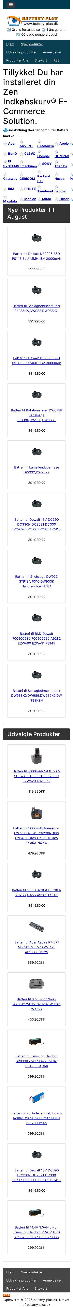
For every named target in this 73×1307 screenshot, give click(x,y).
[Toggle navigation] (10, 5)
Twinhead (45, 191)
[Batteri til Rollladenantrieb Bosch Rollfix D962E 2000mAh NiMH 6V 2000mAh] (36, 1098)
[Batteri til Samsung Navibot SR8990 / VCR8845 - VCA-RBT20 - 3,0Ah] (36, 1041)
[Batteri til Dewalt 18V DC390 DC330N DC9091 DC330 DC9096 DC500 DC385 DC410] (36, 504)
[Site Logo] (36, 21)
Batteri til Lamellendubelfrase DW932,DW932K (36, 469)
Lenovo (60, 191)
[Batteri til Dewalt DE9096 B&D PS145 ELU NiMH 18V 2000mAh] (36, 238)
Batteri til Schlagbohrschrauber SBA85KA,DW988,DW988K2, (36, 308)
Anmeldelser (52, 52)
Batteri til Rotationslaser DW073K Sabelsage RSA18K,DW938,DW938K (36, 415)
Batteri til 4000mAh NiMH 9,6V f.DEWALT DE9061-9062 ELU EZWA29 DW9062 (36, 776)
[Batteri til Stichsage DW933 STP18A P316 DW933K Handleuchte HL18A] (36, 561)
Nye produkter (32, 44)
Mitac (46, 199)
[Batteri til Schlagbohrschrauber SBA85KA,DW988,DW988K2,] (36, 290)
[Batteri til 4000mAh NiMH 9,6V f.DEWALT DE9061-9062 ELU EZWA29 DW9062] (36, 756)
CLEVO (29, 154)
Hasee (60, 179)
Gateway (10, 179)
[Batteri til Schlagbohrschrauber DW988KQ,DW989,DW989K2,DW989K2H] (36, 675)
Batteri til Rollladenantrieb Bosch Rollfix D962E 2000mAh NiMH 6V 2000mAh (37, 1118)
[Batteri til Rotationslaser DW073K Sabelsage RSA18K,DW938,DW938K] (36, 395)
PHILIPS (30, 189)
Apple (64, 143)
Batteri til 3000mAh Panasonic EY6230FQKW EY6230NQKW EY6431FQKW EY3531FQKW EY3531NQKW (36, 835)
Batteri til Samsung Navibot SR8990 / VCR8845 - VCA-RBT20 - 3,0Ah (36, 1061)
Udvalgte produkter (21, 52)
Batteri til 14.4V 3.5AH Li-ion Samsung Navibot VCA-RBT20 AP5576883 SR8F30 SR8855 (36, 1232)
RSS (57, 60)
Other (64, 199)
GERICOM (27, 179)
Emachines (28, 166)
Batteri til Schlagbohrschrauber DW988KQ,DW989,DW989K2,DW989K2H (36, 695)
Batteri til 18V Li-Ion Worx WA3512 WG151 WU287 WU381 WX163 (37, 1004)
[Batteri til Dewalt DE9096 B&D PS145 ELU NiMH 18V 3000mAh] (36, 343)
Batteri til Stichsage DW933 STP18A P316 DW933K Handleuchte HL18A (36, 581)
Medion (30, 199)
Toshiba (61, 166)
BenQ (12, 154)
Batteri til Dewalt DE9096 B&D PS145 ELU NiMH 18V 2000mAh (36, 256)
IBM (10, 189)
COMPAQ (62, 156)
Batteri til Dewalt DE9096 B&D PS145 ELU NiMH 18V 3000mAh (36, 360)
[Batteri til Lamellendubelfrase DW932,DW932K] (36, 452)
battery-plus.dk (45, 1300)
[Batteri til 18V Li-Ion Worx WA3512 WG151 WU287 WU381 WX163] (36, 984)
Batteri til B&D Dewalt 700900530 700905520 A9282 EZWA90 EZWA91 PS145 (36, 638)
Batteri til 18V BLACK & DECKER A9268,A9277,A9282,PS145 (36, 892)
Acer (11, 143)
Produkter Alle (17, 60)
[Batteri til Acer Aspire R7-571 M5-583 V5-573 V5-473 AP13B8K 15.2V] (36, 927)
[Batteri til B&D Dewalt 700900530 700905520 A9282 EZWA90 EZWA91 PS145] (36, 618)
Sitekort (41, 60)
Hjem (10, 44)
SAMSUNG (45, 146)
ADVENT (26, 146)
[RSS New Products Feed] (6, 1295)
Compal (43, 156)
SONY (46, 164)
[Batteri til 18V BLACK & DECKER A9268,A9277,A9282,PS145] (36, 875)
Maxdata (10, 201)
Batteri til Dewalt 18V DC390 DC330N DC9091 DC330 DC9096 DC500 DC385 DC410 (36, 524)
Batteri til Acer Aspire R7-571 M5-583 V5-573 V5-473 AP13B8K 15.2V (36, 947)
